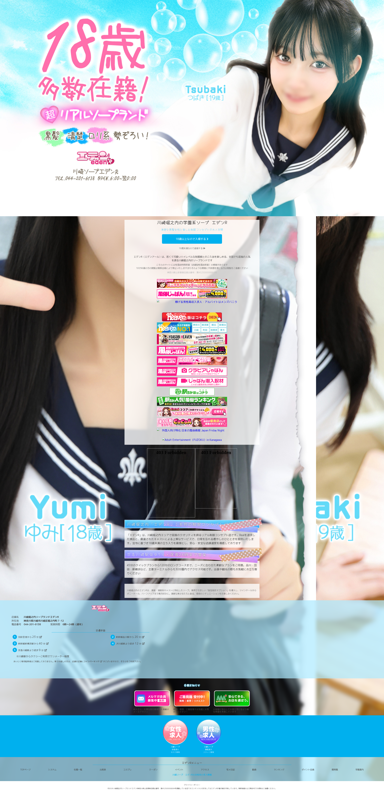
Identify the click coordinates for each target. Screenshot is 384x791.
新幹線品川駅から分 (128, 637)
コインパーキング (91, 661)
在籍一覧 (78, 769)
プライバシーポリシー (192, 785)
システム (52, 769)
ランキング (279, 769)
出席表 (103, 769)
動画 (254, 769)
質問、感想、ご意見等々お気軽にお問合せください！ (191, 710)
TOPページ (25, 769)
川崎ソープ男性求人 (208, 749)
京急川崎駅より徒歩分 (31, 650)
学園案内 (359, 769)
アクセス (205, 769)
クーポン (153, 769)
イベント (179, 769)
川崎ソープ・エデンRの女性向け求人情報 (192, 774)
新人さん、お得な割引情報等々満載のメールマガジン (151, 710)
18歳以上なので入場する (191, 239)
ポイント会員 (308, 769)
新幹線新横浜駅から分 (31, 643)
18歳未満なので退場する (191, 248)
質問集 (335, 769)
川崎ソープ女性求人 (175, 749)
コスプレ (127, 769)
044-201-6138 (32, 624)
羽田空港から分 (28, 637)
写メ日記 (230, 769)
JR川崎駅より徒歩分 (128, 643)
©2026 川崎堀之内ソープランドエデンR (123, 788)
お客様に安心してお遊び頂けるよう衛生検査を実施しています (231, 710)
